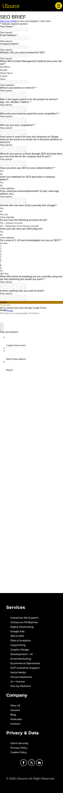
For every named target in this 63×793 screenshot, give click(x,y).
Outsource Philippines (24, 622)
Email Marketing (20, 659)
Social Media (18, 672)
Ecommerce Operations (25, 663)
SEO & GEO (17, 636)
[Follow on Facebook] (23, 762)
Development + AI (21, 654)
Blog (13, 715)
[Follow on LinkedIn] (39, 762)
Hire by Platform (20, 686)
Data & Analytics (20, 641)
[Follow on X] (31, 762)
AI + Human (17, 682)
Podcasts (16, 719)
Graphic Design (19, 650)
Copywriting (18, 645)
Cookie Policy (18, 752)
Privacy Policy (19, 748)
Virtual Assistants (21, 677)
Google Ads (17, 631)
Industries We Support (24, 618)
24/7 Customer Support (25, 668)
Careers (15, 710)
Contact (15, 724)
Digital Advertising (21, 627)
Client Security (19, 743)
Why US (15, 706)
